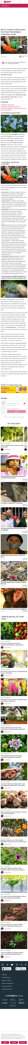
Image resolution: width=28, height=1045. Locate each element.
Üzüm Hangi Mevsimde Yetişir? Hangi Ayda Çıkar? (12, 446)
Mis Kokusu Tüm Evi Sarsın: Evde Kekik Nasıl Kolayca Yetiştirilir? (14, 672)
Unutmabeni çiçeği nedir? (8, 105)
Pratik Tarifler (4, 5)
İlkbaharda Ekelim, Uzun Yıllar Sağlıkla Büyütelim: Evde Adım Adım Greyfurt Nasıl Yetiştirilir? (13, 841)
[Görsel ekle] (24, 403)
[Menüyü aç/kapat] (1, 2)
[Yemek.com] (7, 2)
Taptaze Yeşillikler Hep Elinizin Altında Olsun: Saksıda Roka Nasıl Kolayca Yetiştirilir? (12, 953)
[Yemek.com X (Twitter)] (17, 964)
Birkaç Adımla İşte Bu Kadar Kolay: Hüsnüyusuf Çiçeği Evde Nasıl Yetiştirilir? (13, 728)
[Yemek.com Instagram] (2, 964)
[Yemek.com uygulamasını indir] (6, 968)
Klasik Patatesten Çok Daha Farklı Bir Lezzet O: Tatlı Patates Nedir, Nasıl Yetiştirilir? (12, 925)
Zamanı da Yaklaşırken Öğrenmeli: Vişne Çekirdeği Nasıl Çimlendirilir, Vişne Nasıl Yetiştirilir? (13, 784)
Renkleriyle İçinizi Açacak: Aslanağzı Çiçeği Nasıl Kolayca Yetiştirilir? (14, 700)
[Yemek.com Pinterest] (25, 964)
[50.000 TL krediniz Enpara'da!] (14, 389)
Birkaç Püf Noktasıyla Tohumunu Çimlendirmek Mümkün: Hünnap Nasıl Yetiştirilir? (12, 644)
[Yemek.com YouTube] (12, 964)
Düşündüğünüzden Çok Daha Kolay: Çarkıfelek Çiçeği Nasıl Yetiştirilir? (11, 756)
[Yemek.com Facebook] (21, 964)
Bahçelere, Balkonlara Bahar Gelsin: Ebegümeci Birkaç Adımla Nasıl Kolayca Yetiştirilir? (12, 869)
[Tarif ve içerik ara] (20, 2)
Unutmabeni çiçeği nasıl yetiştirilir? (10, 106)
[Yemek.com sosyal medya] (12, 996)
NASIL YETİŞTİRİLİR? (5, 443)
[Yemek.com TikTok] (7, 964)
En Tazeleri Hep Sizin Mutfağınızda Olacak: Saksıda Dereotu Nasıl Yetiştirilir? (13, 897)
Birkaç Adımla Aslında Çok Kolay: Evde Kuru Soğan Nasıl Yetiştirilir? (14, 812)
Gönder (16, 411)
